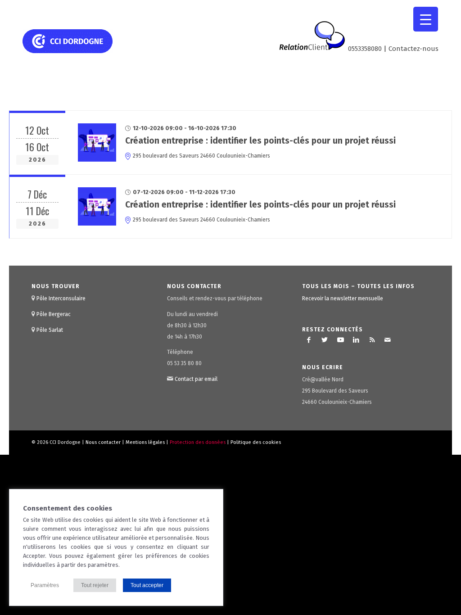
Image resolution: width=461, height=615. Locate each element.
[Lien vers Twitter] (324, 340)
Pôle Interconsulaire (61, 298)
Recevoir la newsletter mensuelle (342, 298)
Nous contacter (103, 442)
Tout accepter (147, 585)
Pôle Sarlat (49, 330)
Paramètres (45, 585)
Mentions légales (145, 442)
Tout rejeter (94, 585)
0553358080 (365, 49)
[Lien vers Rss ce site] (372, 340)
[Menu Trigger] (425, 19)
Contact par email (196, 379)
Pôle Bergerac (53, 314)
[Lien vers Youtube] (340, 340)
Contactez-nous (413, 49)
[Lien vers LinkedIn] (356, 340)
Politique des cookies (255, 442)
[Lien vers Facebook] (309, 340)
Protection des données (198, 442)
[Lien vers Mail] (387, 340)
